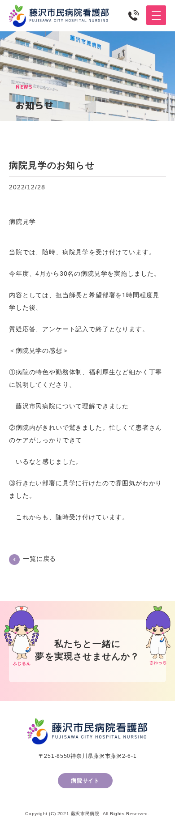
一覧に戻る (39, 558)
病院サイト (85, 781)
